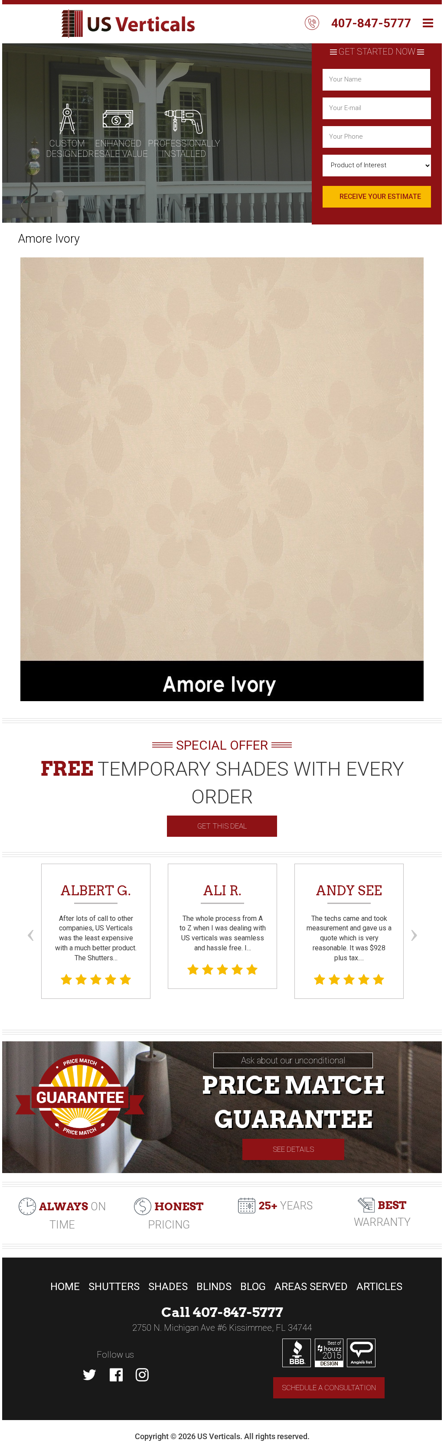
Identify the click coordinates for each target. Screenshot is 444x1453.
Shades (168, 1287)
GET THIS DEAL (222, 826)
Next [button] (413, 919)
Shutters (114, 1287)
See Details (293, 1149)
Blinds (214, 1287)
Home (65, 1287)
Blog (253, 1287)
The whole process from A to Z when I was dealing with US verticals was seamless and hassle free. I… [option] (223, 917)
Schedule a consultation (329, 1387)
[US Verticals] (127, 23)
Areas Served (311, 1287)
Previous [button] (30, 919)
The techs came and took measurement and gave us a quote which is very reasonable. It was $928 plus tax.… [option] (349, 922)
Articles (379, 1287)
